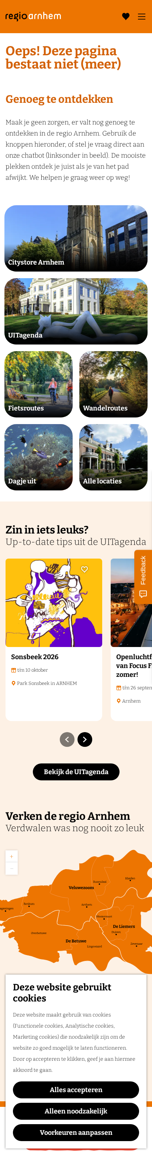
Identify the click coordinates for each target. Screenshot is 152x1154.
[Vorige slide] (67, 739)
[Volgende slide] (84, 739)
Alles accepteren (76, 1090)
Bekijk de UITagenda (76, 772)
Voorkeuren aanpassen (76, 1133)
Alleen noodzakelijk (76, 1111)
